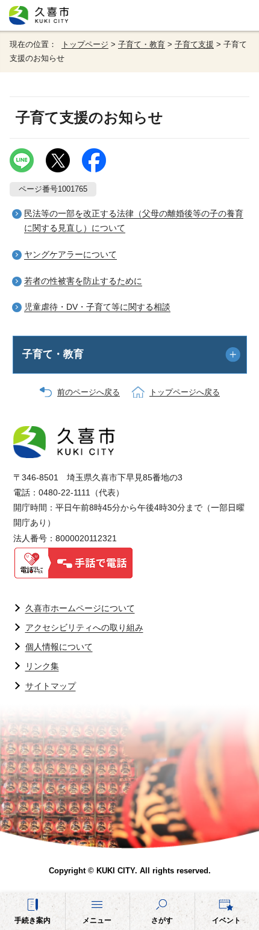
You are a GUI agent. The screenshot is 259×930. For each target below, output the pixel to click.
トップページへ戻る (184, 392)
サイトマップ (50, 686)
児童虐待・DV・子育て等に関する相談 (97, 307)
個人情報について (59, 647)
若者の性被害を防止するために (83, 281)
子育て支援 (194, 44)
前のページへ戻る (88, 392)
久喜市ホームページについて (80, 608)
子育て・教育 (141, 44)
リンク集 (42, 666)
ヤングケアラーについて (70, 254)
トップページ (84, 44)
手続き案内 (32, 920)
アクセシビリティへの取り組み (84, 627)
